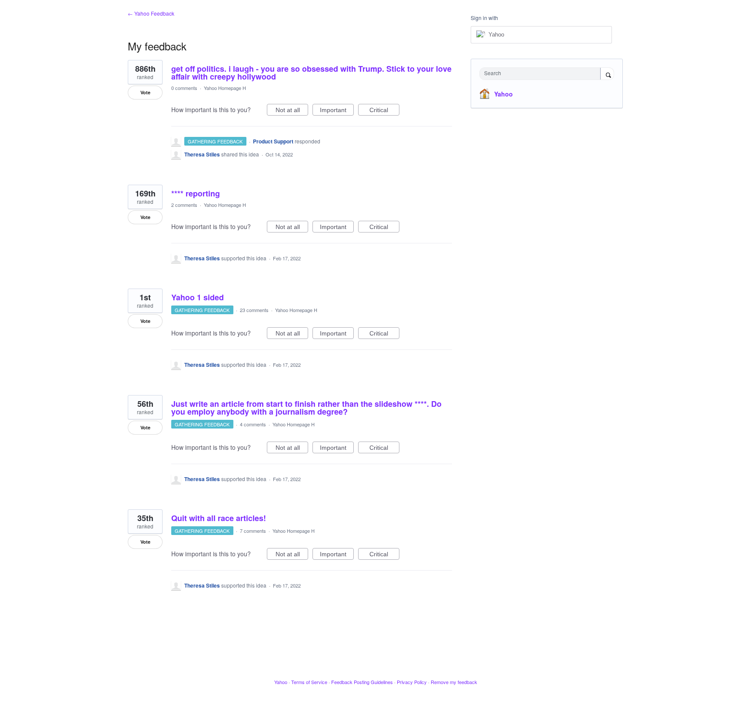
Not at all (292, 111)
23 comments (254, 309)
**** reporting (195, 193)
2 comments (184, 204)
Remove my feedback (454, 681)
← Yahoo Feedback (151, 13)
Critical (384, 111)
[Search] (607, 74)
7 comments (253, 530)
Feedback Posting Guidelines (362, 681)
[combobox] (542, 73)
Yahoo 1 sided (197, 297)
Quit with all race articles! (218, 518)
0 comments (184, 87)
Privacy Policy (412, 681)
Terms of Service (309, 681)
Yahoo (503, 94)
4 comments (253, 424)
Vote (145, 92)
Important (337, 111)
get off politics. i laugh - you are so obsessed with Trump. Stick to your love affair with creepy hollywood (311, 72)
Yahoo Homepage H (225, 87)
